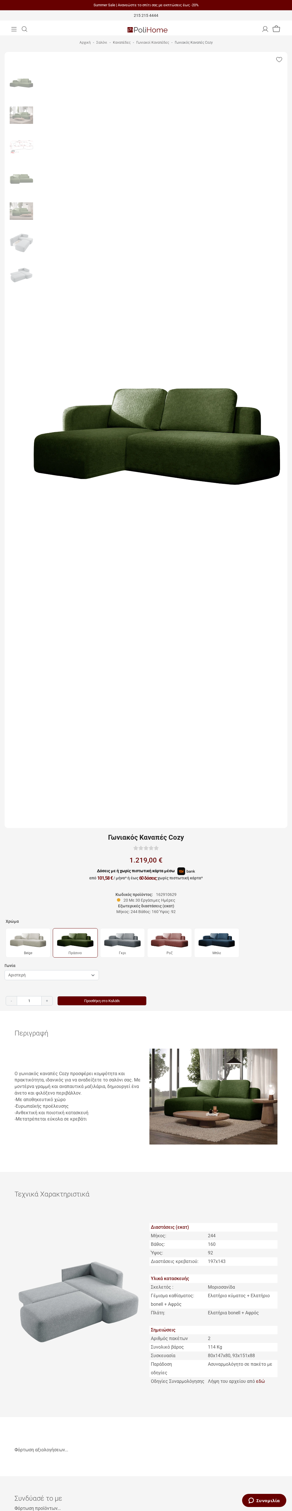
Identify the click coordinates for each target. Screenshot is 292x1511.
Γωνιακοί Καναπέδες (152, 43)
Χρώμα (12, 921)
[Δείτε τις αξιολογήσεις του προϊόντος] (146, 848)
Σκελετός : (162, 1287)
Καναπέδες (122, 43)
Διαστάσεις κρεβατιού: (174, 1261)
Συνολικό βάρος (167, 1347)
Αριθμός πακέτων (169, 1338)
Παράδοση (161, 1364)
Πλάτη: (158, 1312)
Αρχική (85, 43)
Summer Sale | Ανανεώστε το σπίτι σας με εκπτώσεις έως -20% (146, 5)
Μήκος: (158, 1235)
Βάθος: (158, 1244)
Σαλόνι (101, 43)
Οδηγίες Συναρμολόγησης (177, 1381)
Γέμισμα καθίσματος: (172, 1295)
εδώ (260, 1381)
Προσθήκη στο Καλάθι (102, 1001)
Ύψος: (157, 1253)
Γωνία (10, 965)
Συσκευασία (163, 1355)
